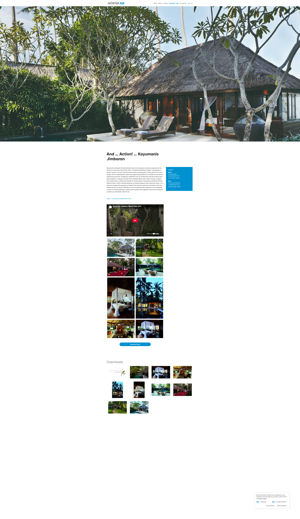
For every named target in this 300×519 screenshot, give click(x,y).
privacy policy (262, 498)
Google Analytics (281, 502)
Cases (165, 3)
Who (155, 3)
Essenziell (263, 502)
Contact (183, 3)
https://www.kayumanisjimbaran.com (119, 199)
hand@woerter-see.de (174, 186)
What (160, 3)
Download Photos (135, 344)
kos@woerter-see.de (173, 178)
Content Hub (174, 3)
